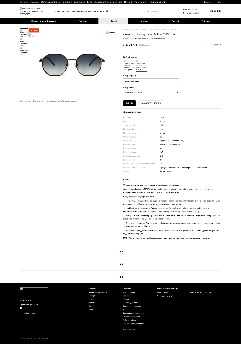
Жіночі (113, 21)
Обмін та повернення (135, 2)
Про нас (34, 2)
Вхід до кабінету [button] (130, 292)
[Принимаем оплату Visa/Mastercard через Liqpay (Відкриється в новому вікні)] (40, 308)
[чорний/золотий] (129, 66)
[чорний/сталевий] (141, 66)
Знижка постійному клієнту (108, 2)
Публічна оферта (157, 2)
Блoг (89, 2)
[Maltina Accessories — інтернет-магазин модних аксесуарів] (34, 291)
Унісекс (206, 21)
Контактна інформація (73, 2)
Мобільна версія (29, 313)
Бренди (83, 21)
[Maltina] (111, 33)
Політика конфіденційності (134, 324)
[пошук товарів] (171, 11)
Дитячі (175, 21)
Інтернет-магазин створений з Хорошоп (34, 338)
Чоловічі (144, 21)
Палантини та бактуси (43, 21)
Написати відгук (158, 38)
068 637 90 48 (190, 9)
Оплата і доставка (50, 2)
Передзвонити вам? (191, 13)
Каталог (24, 2)
